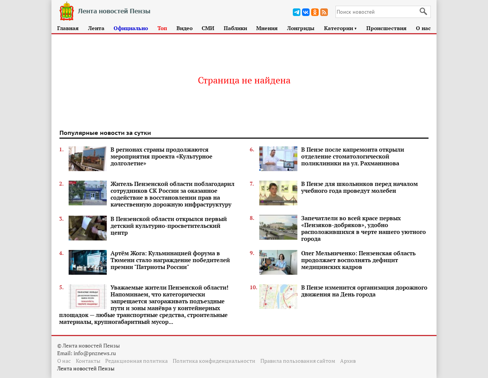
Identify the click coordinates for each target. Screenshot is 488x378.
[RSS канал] (324, 12)
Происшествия (386, 28)
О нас (423, 28)
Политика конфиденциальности (214, 360)
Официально (131, 28)
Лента (96, 28)
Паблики (235, 28)
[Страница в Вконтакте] (306, 12)
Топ (162, 28)
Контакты (88, 360)
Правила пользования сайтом (297, 360)
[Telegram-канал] (296, 12)
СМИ (208, 28)
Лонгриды (301, 28)
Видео (185, 28)
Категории (340, 28)
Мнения (267, 28)
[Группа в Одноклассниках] (315, 12)
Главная (68, 28)
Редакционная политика (136, 360)
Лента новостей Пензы (85, 368)
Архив (348, 360)
